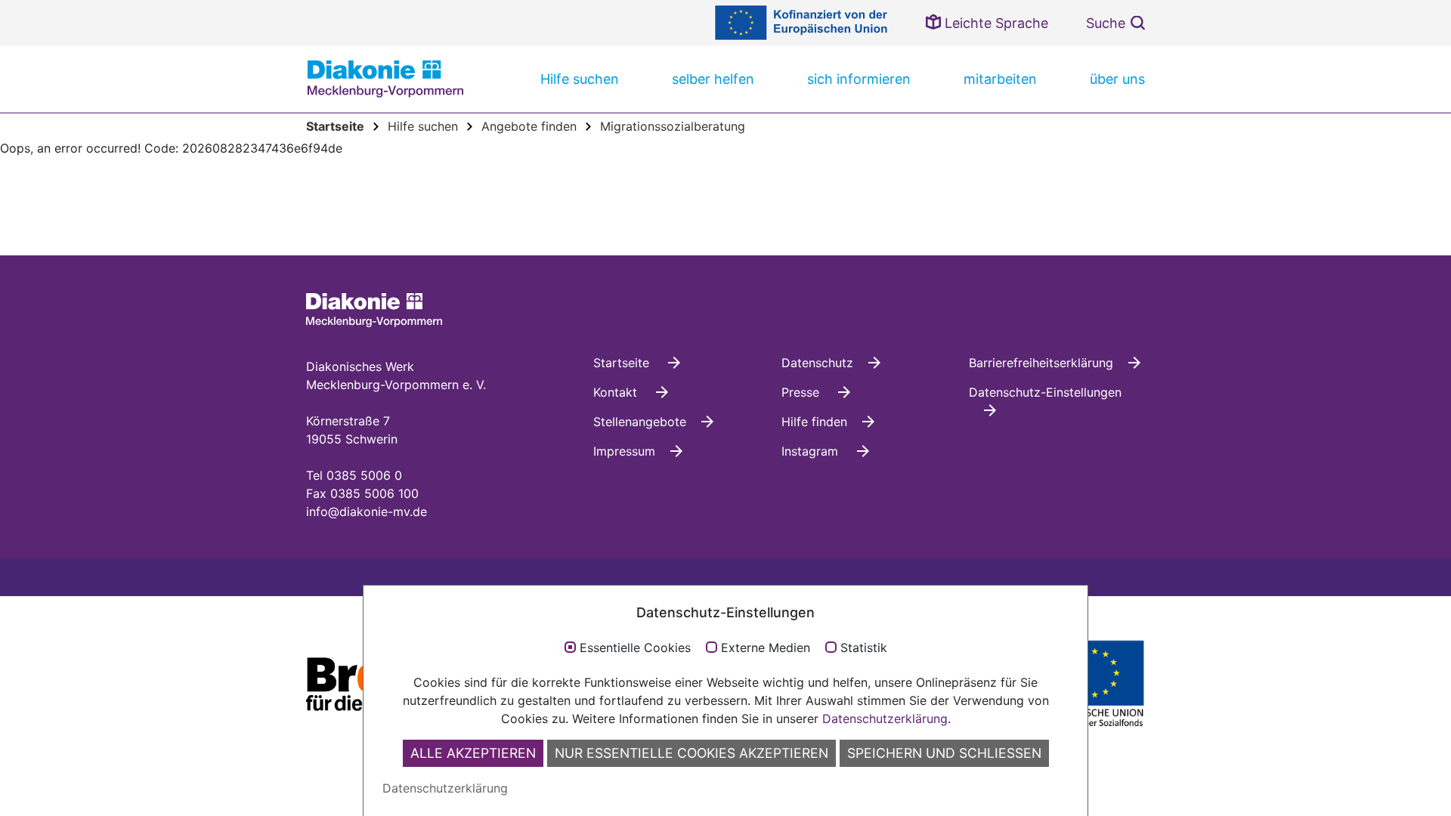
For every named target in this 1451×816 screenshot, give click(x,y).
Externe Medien (765, 648)
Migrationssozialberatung (672, 126)
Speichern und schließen (944, 753)
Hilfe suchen (579, 79)
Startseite (623, 362)
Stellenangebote (639, 421)
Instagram (811, 451)
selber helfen (713, 79)
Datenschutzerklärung (885, 718)
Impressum (624, 451)
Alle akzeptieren (473, 753)
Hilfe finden (814, 421)
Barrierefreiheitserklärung (1041, 362)
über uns (1117, 79)
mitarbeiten (1000, 79)
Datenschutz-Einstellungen (1045, 392)
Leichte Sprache (994, 23)
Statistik (863, 648)
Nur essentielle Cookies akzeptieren (691, 753)
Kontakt (617, 392)
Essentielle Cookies (635, 648)
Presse (802, 392)
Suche (1105, 23)
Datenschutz (817, 362)
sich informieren (859, 79)
